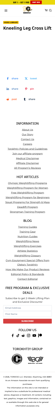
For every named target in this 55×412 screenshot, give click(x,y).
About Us (27, 129)
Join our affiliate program (27, 153)
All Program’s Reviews (27, 168)
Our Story (27, 134)
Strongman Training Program (27, 211)
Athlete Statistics (27, 250)
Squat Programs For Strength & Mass (27, 202)
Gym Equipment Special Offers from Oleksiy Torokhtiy (27, 262)
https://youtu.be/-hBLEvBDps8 (16, 36)
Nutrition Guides (28, 236)
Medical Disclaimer (27, 158)
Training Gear (27, 231)
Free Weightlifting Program (27, 192)
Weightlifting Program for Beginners (28, 197)
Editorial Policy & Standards (27, 274)
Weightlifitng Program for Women (27, 187)
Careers (27, 144)
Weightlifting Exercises (27, 246)
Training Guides (27, 227)
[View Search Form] (50, 10)
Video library (11, 22)
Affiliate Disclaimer (27, 163)
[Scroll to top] (49, 400)
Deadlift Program (27, 207)
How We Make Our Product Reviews (27, 269)
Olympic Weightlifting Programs (27, 183)
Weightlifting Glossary (27, 255)
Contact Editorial (27, 279)
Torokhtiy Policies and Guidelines (27, 148)
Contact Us (27, 139)
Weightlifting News (27, 241)
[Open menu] (6, 10)
